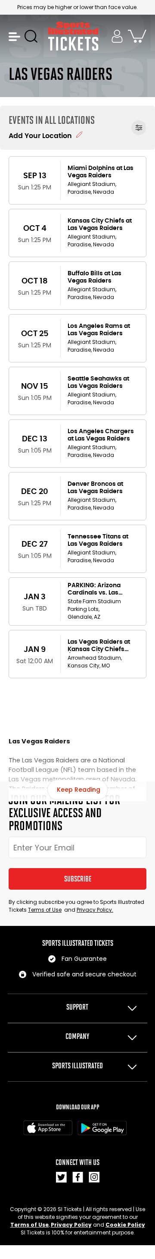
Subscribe (77, 879)
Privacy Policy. (95, 909)
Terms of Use (45, 909)
